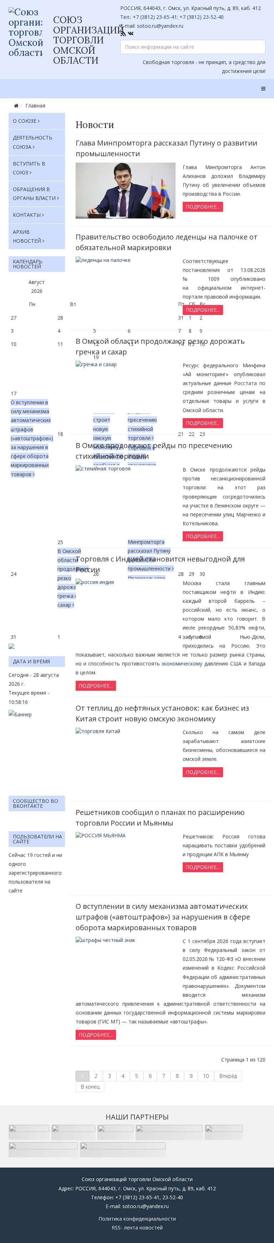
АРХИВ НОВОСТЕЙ (27, 236)
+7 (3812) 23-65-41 (155, 17)
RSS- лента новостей (137, 1227)
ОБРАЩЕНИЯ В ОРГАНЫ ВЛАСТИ (34, 193)
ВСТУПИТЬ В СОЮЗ (29, 168)
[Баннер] (37, 749)
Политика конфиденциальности (137, 1218)
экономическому (182, 663)
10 (206, 1076)
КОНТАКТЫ (27, 214)
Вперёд (228, 1076)
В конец (90, 1086)
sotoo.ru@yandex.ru (160, 25)
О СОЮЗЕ (24, 120)
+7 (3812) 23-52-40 (201, 17)
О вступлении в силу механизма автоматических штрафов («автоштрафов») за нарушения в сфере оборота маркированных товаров (32, 438)
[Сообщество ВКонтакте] (193, 33)
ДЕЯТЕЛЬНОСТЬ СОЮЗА (32, 142)
